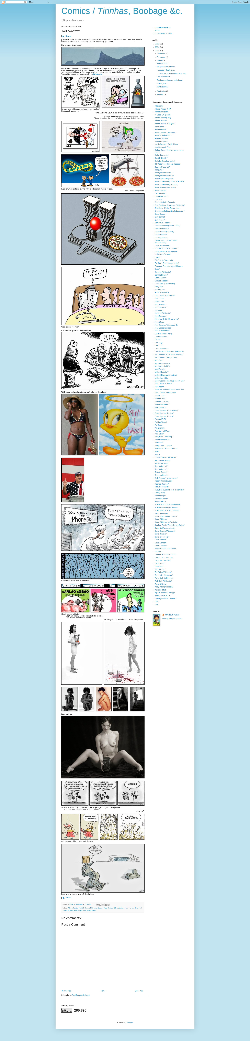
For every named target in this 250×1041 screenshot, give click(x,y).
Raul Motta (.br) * (161, 466)
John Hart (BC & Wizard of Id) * (167, 319)
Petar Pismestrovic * (162, 440)
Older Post (139, 991)
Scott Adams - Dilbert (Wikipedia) (167, 504)
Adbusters (159, 106)
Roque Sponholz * (162, 487)
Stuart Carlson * (161, 546)
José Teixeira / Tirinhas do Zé (166, 325)
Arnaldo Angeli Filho (163, 147)
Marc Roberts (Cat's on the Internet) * (169, 354)
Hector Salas (160, 290)
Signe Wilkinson (161, 519)
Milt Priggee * (160, 387)
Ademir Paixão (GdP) (163, 109)
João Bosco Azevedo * (163, 328)
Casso (100, 908)
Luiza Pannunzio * (162, 349)
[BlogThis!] (100, 904)
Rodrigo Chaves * (162, 484)
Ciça (105, 908)
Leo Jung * (159, 346)
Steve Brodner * (161, 534)
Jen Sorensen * (161, 307)
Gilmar (116, 908)
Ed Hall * (158, 257)
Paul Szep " (159, 434)
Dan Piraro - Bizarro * (163, 223)
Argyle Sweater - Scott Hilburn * (167, 144)
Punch (157, 455)
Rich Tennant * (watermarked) (166, 478)
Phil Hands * (159, 443)
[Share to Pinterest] (108, 904)
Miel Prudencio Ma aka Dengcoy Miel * (170, 381)
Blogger (130, 1022)
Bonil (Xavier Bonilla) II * (164, 176)
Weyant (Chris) (160, 584)
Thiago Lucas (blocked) (164, 557)
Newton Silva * (160, 399)
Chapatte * (159, 199)
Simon (89, 910)
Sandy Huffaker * (161, 499)
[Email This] (97, 904)
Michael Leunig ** (162, 372)
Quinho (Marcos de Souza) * (166, 457)
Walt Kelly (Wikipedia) (163, 581)
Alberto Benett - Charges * (165, 124)
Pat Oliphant (159, 428)
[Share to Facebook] (105, 904)
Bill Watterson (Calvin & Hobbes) (167, 164)
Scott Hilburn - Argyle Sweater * (167, 507)
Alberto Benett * (161, 121)
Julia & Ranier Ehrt (162, 331)
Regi (71, 910)
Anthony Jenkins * (162, 138)
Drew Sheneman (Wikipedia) (166, 251)
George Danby (160, 278)
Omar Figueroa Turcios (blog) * (167, 410)
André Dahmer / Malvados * (165, 132)
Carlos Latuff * (160, 193)
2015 (157, 44)
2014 (157, 47)
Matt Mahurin (160, 369)
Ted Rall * (158, 552)
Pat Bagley (159, 425)
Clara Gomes (160, 214)
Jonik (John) (159, 322)
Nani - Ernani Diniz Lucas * (165, 393)
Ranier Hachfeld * (162, 463)
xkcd (156, 605)
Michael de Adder (161, 378)
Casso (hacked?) (161, 196)
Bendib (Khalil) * (161, 158)
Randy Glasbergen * (163, 460)
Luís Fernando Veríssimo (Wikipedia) (169, 351)
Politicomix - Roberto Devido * (166, 449)
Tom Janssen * (160, 569)
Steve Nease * (160, 540)
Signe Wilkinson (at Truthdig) (166, 522)
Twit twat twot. (162, 87)
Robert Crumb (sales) (163, 481)
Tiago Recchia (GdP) (163, 560)
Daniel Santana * (161, 238)
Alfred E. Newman (172, 615)
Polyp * (157, 451)
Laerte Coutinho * (162, 337)
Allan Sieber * (160, 127)
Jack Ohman (159, 298)
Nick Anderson (160, 407)
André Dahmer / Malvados (88, 908)
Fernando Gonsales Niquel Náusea (169, 266)
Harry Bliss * (159, 287)
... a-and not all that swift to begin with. (171, 73)
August (160, 95)
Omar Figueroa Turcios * (164, 413)
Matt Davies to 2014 (162, 366)
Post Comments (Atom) (81, 995)
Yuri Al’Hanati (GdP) (162, 596)
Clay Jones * (160, 220)
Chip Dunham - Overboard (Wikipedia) (170, 205)
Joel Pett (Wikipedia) (163, 313)
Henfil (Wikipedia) (162, 293)
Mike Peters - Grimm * (163, 384)
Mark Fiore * (159, 360)
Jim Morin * (159, 310)
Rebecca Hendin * (162, 475)
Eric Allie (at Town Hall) (164, 260)
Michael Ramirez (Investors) (166, 375)
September (161, 91)
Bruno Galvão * (161, 191)
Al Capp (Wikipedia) (162, 115)
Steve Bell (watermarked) (164, 528)
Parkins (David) (161, 422)
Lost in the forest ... (164, 77)
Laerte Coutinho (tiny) (163, 334)
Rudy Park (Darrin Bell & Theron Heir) (169, 490)
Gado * (157, 269)
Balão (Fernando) (162, 155)
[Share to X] (103, 904)
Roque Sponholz (80, 910)
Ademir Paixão (73, 908)
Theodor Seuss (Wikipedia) (165, 555)
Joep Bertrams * (161, 316)
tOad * (157, 602)
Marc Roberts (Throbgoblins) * (166, 357)
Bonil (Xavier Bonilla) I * (164, 173)
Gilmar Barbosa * (161, 281)
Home (103, 991)
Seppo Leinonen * (162, 513)
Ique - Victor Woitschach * (165, 296)
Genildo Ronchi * (161, 275)
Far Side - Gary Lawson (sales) (167, 263)
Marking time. (162, 63)
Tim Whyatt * (159, 566)
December (161, 54)
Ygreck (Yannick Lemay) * (165, 593)
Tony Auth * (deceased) (164, 575)
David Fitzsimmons (162, 246)
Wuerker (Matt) (160, 590)
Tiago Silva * (160, 563)
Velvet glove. (162, 84)
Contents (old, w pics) (163, 33)
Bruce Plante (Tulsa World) (165, 187)
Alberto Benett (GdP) (163, 118)
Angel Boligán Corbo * (163, 135)
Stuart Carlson (160, 543)
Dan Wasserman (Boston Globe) (167, 226)
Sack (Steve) (160, 493)
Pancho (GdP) (160, 419)
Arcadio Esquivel (161, 141)
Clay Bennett (160, 217)
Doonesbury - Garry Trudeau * (166, 248)
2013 (157, 51)
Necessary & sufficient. (166, 70)
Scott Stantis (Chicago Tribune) (167, 510)
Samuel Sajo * (160, 496)
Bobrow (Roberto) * (162, 167)
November (161, 57)
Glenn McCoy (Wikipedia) (165, 284)
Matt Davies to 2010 (162, 363)
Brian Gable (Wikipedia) (164, 179)
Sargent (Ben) (160, 502)
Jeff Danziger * (160, 304)
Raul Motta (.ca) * (161, 469)
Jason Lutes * (160, 302)
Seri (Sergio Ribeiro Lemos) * (166, 516)
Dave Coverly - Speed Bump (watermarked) (166, 241)
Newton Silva (133, 908)
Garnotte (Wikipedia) (163, 272)
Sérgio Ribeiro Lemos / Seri (165, 549)
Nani (126, 908)
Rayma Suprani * (161, 472)
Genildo (110, 908)
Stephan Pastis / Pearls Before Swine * (170, 525)
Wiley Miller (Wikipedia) (164, 587)
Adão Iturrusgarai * (162, 112)
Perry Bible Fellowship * (164, 437)
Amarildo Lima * (161, 129)
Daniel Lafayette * (162, 229)
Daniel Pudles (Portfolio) (164, 232)
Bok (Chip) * (159, 170)
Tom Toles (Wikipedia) (163, 572)
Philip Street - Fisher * (163, 446)
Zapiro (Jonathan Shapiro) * (166, 599)
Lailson (121, 908)
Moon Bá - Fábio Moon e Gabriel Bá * (169, 390)
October (160, 60)
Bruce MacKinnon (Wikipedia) (166, 185)
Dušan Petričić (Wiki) (163, 254)
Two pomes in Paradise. (166, 67)
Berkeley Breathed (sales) (165, 161)
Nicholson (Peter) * (162, 404)
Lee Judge (159, 343)
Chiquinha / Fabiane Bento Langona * (169, 211)
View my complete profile (171, 619)
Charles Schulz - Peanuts (165, 202)
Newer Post (66, 991)
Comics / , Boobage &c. (121, 11)
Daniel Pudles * (161, 235)
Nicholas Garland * (162, 402)
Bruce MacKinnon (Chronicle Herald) (169, 182)
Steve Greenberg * (162, 537)
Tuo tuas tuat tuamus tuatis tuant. (170, 80)
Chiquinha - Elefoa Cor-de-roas (167, 208)
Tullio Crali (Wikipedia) (164, 578)
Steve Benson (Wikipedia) (165, 531)
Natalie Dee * (160, 396)
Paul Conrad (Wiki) (162, 431)
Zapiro (94, 910)
